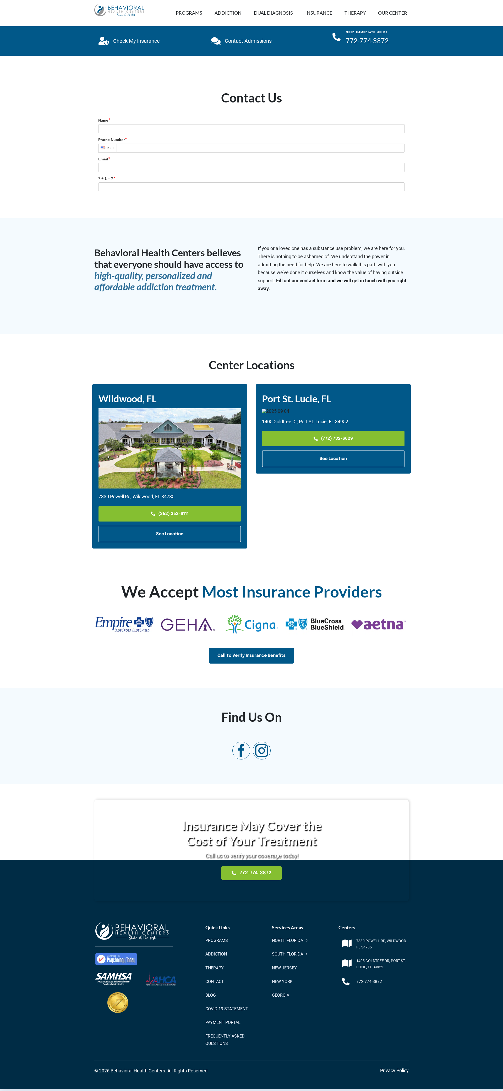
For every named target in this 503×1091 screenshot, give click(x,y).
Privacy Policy (394, 1070)
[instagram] (262, 750)
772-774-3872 (369, 981)
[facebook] (241, 750)
